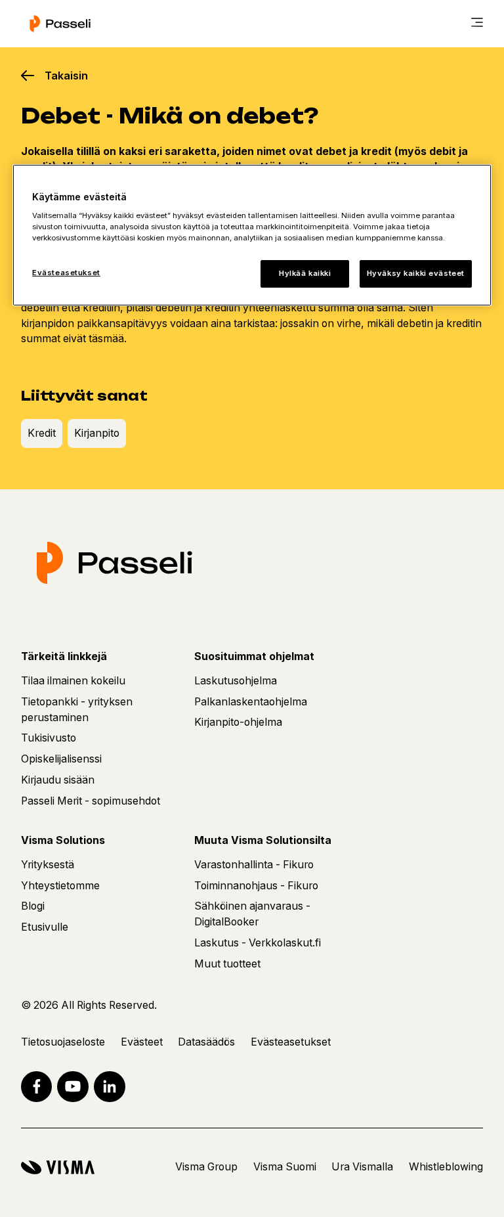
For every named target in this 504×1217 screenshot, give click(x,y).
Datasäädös (206, 1042)
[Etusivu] (60, 24)
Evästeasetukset (66, 272)
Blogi (33, 906)
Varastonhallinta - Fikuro (254, 864)
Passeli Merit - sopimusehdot (90, 801)
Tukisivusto (48, 738)
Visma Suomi (284, 1167)
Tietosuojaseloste (63, 1042)
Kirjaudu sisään (57, 780)
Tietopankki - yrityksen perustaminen (77, 710)
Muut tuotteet (227, 964)
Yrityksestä (47, 864)
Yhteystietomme (60, 885)
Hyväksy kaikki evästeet (416, 273)
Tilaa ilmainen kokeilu (73, 681)
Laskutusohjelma (235, 681)
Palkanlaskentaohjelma (250, 702)
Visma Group (206, 1167)
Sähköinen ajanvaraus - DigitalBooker (252, 914)
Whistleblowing (446, 1167)
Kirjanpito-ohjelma (238, 722)
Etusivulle (44, 927)
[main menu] (477, 23)
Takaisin (66, 75)
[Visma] (57, 1167)
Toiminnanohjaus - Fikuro (256, 885)
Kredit (42, 433)
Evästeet (142, 1042)
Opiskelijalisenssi (61, 759)
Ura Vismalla (362, 1167)
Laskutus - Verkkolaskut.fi (257, 943)
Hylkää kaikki (305, 273)
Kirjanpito (96, 433)
